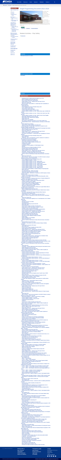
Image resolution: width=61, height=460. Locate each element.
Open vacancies (20, 450)
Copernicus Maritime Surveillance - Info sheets (29, 297)
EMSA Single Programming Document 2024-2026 (30, 171)
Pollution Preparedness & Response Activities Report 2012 (31, 409)
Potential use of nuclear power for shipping (29, 139)
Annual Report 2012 (25, 400)
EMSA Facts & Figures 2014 (26, 362)
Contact (49, 448)
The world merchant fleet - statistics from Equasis (30, 170)
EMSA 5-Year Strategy (25, 432)
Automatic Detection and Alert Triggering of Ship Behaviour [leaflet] (33, 317)
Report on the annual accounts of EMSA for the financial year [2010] (33, 420)
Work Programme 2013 (25, 408)
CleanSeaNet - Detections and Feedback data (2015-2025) (31, 151)
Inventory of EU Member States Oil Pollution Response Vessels (32, 414)
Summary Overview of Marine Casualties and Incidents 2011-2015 (32, 330)
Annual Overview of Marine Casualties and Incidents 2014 (31, 382)
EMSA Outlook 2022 (25, 226)
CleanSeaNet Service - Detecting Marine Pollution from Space (32, 280)
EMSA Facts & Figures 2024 (26, 130)
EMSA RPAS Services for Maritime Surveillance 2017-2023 (31, 147)
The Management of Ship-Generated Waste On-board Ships (31, 335)
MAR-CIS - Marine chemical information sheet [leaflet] (31, 310)
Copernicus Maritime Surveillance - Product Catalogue (30, 276)
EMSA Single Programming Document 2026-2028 (30, 116)
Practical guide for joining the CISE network (29, 225)
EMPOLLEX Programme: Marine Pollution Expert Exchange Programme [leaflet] (35, 360)
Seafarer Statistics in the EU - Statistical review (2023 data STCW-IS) (33, 131)
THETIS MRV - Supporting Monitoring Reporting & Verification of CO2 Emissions (35, 325)
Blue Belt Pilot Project (25, 429)
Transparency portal (36, 448)
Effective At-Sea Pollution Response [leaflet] (29, 439)
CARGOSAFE (23, 54)
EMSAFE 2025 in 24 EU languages (27, 119)
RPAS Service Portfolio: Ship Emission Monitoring (30, 214)
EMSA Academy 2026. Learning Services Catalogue (30, 117)
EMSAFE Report (24, 216)
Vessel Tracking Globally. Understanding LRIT (29, 399)
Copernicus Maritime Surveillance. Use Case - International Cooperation (33, 162)
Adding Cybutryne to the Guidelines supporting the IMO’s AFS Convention (34, 230)
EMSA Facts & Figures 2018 (26, 286)
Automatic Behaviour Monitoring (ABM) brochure (30, 148)
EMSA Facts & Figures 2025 (26, 102)
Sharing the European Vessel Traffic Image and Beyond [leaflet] (32, 431)
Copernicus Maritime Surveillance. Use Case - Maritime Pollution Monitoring (34, 164)
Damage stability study (14, 48)
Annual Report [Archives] (26, 413)
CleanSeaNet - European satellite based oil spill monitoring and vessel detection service (36, 246)
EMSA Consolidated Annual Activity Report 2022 (30, 188)
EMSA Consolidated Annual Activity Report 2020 (30, 237)
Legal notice (34, 453)
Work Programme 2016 (25, 357)
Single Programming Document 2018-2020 (29, 318)
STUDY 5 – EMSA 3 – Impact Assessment (29, 359)
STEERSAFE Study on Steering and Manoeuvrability (30, 236)
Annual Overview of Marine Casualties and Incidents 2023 (31, 182)
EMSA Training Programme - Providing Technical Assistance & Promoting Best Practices (36, 425)
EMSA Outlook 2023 (25, 204)
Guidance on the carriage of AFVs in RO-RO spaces (14, 27)
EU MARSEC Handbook (26, 144)
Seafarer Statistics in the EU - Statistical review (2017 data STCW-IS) (33, 285)
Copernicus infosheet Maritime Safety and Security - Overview (32, 260)
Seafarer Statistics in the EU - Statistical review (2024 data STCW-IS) (33, 101)
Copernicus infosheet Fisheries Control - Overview (30, 269)
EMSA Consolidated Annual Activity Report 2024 (30, 129)
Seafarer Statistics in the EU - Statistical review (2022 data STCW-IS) (33, 150)
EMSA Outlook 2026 (25, 105)
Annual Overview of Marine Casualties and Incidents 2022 (31, 205)
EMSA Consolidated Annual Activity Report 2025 (30, 99)
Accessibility (34, 454)
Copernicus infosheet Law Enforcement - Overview (30, 253)
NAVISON (23, 146)
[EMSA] (7, 2)
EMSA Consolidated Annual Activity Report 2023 (30, 149)
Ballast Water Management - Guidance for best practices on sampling (33, 296)
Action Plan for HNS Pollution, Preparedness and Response (31, 440)
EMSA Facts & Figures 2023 (26, 155)
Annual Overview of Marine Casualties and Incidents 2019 (31, 282)
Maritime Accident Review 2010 (27, 426)
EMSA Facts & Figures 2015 (26, 347)
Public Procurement (21, 453)
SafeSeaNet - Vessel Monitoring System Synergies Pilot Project (32, 421)
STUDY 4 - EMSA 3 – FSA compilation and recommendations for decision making (35, 365)
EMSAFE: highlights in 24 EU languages (28, 217)
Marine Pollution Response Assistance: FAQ (29, 443)
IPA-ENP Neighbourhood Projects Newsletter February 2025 (31, 135)
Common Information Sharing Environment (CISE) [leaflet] (31, 210)
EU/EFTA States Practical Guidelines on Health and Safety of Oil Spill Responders (35, 168)
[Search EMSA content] (55, 2)
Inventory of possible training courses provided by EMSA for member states (34, 419)
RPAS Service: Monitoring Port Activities (28, 185)
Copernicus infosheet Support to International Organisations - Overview (33, 263)
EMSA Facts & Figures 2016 (26, 324)
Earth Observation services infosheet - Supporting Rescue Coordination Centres (35, 235)
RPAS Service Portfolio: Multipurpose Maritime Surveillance (31, 215)
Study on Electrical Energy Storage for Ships (29, 270)
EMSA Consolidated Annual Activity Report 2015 (29, 351)
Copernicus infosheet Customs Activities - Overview (30, 251)
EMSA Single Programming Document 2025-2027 (30, 140)
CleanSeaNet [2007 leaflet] (26, 441)
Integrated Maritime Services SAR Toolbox (29, 221)
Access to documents (36, 451)
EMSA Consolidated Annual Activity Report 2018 (30, 290)
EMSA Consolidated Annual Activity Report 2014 (30, 372)
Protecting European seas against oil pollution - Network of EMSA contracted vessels (36, 375)
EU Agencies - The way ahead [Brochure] (29, 436)
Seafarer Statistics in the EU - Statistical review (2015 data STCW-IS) (33, 326)
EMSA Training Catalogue (26, 349)
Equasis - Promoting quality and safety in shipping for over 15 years (33, 345)
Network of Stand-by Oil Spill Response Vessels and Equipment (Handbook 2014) (35, 387)
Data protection (35, 450)
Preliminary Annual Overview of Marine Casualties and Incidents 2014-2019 (34, 275)
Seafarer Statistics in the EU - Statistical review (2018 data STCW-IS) (33, 267)
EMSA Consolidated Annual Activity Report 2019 (30, 248)
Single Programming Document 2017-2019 (29, 338)
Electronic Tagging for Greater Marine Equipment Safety (31, 306)
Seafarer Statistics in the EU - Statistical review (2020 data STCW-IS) (33, 211)
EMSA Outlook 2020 (25, 274)
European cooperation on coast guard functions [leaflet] (31, 212)
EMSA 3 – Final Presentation (26, 358)
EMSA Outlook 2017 (25, 332)
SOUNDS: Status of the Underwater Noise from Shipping (31, 231)
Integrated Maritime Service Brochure (28, 405)
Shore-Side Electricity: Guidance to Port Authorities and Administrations (33, 209)
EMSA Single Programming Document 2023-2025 (30, 203)
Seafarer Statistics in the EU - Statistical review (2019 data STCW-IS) (33, 229)
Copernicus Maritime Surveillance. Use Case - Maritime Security (32, 167)
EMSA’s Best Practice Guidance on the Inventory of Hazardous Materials (34, 344)
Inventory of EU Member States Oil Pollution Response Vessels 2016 (33, 348)
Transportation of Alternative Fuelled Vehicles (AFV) (13, 23)
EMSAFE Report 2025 (25, 118)
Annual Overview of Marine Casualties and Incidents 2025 (31, 124)
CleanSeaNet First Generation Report (28, 424)
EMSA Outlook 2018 (25, 315)
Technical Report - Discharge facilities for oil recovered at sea (32, 410)
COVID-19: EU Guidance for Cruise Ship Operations (30, 266)
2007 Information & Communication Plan (28, 442)
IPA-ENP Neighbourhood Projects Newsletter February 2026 (31, 106)
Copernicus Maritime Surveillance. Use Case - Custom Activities (32, 165)
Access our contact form (51, 454)
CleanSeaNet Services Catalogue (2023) (28, 193)
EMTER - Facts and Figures (26, 234)
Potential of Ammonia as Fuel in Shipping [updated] (30, 183)
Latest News (23, 28)
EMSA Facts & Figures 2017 (26, 307)
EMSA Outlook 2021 (25, 245)
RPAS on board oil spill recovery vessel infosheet (30, 100)
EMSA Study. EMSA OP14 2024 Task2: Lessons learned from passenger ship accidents (36, 128)
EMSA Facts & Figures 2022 (26, 197)
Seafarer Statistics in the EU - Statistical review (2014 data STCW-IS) (33, 350)
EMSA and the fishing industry (27, 437)
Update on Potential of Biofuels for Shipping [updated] (31, 184)
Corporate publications (34, 28)
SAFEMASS (13, 35)
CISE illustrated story (25, 202)
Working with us (20, 448)
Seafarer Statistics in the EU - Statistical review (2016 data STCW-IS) (33, 308)
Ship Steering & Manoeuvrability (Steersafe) (13, 43)
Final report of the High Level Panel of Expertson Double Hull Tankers (33, 444)
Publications (28, 28)
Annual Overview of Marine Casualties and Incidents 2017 (31, 323)
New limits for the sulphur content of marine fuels (30, 378)
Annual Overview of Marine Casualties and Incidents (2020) (31, 227)
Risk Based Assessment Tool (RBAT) (27, 73)
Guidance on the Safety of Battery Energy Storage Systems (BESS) (33, 180)
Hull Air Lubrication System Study (27, 107)
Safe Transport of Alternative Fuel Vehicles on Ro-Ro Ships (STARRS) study (34, 120)
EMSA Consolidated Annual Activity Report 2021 (29, 213)
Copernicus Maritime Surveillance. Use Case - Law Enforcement (32, 166)
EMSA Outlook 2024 (25, 169)
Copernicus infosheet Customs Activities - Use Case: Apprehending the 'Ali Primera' (35, 252)
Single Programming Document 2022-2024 (29, 228)
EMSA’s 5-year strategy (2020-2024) (28, 281)
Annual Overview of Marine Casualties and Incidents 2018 (31, 301)
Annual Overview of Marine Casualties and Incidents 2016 (31, 339)
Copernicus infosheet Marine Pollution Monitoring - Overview (32, 257)
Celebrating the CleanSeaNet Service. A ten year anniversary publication (33, 322)
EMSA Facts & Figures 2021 (26, 218)
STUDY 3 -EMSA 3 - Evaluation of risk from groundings (31, 371)
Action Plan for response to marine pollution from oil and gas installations (34, 395)
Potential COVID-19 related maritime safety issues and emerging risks (33, 152)
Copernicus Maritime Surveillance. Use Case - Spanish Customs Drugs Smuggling (35, 115)
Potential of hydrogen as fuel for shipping (28, 181)
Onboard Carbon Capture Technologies (28, 108)
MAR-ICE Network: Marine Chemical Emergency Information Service (33, 268)
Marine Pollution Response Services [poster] (29, 314)
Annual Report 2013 (25, 383)
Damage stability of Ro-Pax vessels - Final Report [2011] (31, 415)
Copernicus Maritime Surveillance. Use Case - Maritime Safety (32, 161)
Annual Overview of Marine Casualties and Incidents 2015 (31, 361)
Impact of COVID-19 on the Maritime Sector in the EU (30, 232)
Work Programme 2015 (25, 379)
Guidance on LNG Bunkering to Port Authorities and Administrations (33, 316)
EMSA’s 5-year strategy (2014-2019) (28, 389)
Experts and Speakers (21, 454)
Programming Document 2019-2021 (27, 299)
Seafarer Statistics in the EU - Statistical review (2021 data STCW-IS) (33, 194)
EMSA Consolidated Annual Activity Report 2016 (30, 329)
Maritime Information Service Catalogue (28, 346)
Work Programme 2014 (25, 392)
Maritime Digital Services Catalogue (27, 123)
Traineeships (20, 451)
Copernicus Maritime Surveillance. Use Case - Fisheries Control (32, 163)
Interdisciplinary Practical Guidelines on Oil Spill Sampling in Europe (32, 145)
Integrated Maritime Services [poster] (28, 313)
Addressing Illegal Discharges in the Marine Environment (31, 396)
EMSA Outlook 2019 (25, 293)
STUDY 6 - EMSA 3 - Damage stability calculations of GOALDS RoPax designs (35, 366)
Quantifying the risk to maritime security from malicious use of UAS (33, 98)
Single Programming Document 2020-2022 (29, 277)
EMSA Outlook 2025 (25, 136)
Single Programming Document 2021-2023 (29, 247)
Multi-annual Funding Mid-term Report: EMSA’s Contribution (31, 430)
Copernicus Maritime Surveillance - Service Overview (30, 298)
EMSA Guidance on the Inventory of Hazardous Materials (31, 331)
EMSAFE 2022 (13, 54)
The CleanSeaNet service (26, 388)
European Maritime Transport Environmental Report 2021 (31, 233)
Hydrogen (12, 13)
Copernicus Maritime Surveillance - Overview (29, 160)
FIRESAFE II (24, 300)
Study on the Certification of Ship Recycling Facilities (30, 438)
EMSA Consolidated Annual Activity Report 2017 (29, 309)
